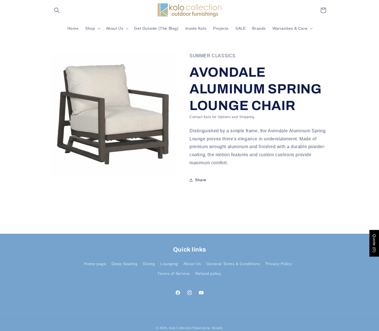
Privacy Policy (279, 264)
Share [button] (200, 180)
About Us (192, 264)
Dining (149, 264)
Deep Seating (124, 264)
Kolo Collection (180, 328)
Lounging (169, 264)
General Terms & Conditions (233, 264)
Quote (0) (374, 243)
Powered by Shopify (208, 328)
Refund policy (208, 273)
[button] (57, 10)
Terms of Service (174, 273)
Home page (95, 264)
